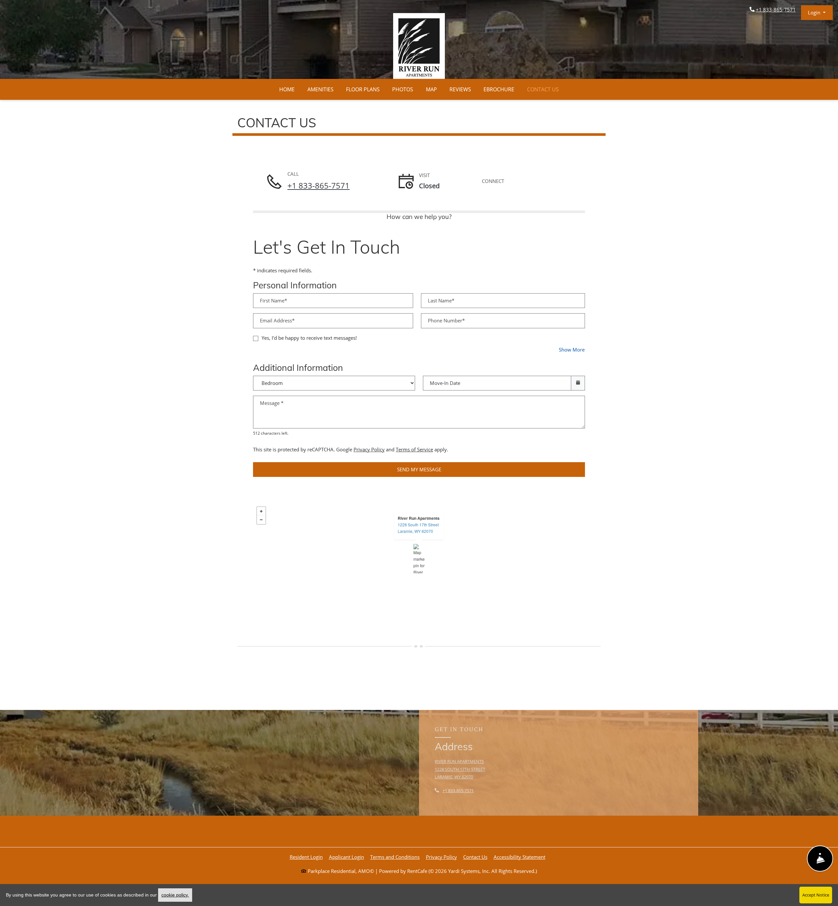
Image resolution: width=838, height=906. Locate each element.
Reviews (460, 89)
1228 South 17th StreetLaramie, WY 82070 (418, 528)
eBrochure (498, 89)
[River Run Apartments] (419, 558)
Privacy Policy (369, 449)
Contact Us (543, 89)
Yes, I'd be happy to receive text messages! (309, 338)
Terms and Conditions (395, 856)
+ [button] (261, 511)
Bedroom (332, 378)
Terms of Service (414, 449)
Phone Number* (446, 320)
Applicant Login (346, 856)
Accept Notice (815, 895)
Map (431, 89)
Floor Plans (363, 89)
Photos (402, 89)
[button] (817, 12)
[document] (419, 558)
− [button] (261, 520)
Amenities (320, 89)
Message (271, 403)
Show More (572, 349)
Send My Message (419, 469)
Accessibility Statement (519, 856)
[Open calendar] (578, 383)
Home (287, 89)
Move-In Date (445, 383)
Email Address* (277, 320)
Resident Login (306, 856)
